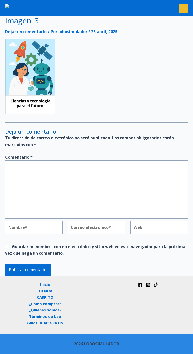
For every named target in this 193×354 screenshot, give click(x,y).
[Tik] (155, 284)
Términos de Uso (45, 316)
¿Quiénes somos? (45, 309)
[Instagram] (148, 284)
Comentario (19, 157)
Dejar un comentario (26, 31)
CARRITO (45, 297)
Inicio (45, 284)
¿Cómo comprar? (45, 303)
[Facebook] (140, 284)
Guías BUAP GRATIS (45, 322)
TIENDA (45, 290)
